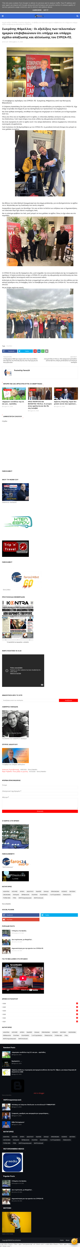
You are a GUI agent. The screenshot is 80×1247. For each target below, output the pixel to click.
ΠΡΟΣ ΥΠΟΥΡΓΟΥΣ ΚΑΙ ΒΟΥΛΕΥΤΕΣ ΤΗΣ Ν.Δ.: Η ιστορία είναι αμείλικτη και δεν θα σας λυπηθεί (40, 405)
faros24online (16, 1240)
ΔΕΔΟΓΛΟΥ (30, 891)
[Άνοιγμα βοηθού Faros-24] (74, 1241)
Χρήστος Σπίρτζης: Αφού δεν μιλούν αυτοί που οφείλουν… (65, 403)
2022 (40, 1018)
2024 (40, 1011)
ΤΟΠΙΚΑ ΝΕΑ (6, 898)
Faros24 (6, 42)
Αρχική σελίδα (6, 22)
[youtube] (20, 919)
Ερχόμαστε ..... (17, 1061)
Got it (46, 10)
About (67, 1240)
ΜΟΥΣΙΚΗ (72, 891)
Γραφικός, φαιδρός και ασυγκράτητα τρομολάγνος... (31, 1113)
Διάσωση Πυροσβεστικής (10, 769)
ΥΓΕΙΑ (14, 898)
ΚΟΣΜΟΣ (64, 891)
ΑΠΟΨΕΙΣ (14, 891)
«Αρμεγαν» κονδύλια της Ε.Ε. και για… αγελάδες (13, 403)
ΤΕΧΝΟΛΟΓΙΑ (67, 895)
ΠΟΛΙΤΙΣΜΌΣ (44, 895)
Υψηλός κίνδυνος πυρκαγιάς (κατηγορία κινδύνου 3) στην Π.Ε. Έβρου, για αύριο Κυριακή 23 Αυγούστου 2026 (44, 1071)
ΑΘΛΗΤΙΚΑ (6, 891)
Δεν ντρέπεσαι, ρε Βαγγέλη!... (22, 939)
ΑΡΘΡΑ (22, 891)
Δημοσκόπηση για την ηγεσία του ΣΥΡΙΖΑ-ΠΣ (27, 948)
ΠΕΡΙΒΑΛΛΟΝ (25, 895)
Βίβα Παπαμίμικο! (18, 1122)
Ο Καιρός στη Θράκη (19, 931)
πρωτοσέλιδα (11, 642)
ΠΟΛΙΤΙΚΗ (14, 22)
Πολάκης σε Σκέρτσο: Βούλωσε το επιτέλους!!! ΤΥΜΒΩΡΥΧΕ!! (33, 1104)
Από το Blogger (38, 1093)
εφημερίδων (20, 642)
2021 (40, 1021)
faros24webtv (6, 904)
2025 (40, 1007)
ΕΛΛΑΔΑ (46, 891)
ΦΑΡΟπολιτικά (38, 898)
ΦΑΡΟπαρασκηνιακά (25, 898)
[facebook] (20, 915)
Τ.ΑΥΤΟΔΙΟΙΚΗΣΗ (55, 895)
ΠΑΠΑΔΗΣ (16, 895)
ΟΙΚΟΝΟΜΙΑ (6, 895)
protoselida (26, 642)
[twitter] (59, 915)
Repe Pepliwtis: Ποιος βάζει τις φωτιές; (15, 771)
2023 (40, 1014)
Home (62, 1240)
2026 (40, 1003)
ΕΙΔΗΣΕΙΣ (38, 891)
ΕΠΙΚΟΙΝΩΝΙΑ (55, 891)
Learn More (36, 10)
